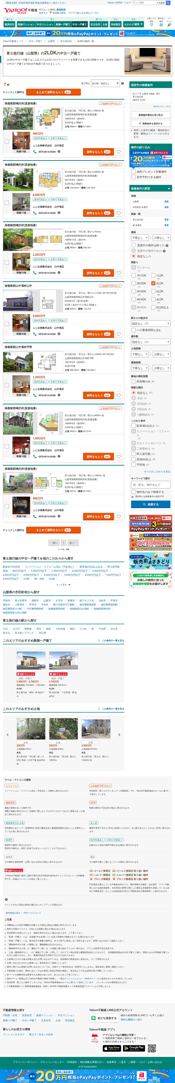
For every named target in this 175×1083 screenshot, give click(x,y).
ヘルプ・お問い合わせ (150, 1062)
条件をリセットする (161, 106)
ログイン (43, 12)
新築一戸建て (63, 24)
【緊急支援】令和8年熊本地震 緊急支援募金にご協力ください (35, 2)
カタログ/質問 (131, 24)
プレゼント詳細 (26, 878)
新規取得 (61, 9)
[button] (7, 723)
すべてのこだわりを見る (157, 471)
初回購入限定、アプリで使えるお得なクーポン (75, 12)
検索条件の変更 (140, 188)
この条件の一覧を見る (112, 640)
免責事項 (111, 1062)
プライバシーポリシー (25, 1062)
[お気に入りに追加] (118, 152)
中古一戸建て (79, 24)
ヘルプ (127, 2)
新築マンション (26, 24)
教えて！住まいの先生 (41, 1034)
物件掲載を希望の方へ (92, 1062)
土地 (104, 24)
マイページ (154, 133)
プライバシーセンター (52, 1062)
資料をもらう (98, 152)
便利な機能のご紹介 (131, 1019)
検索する (153, 504)
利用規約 (72, 1062)
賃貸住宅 (9, 24)
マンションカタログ (13, 1034)
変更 (167, 201)
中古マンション (45, 24)
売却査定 (115, 24)
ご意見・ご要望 (127, 1062)
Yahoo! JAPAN (114, 2)
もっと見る (61, 584)
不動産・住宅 (10, 1015)
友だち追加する (107, 1018)
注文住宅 (95, 24)
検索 (168, 3)
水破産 (162, 2)
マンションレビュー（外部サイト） (81, 978)
